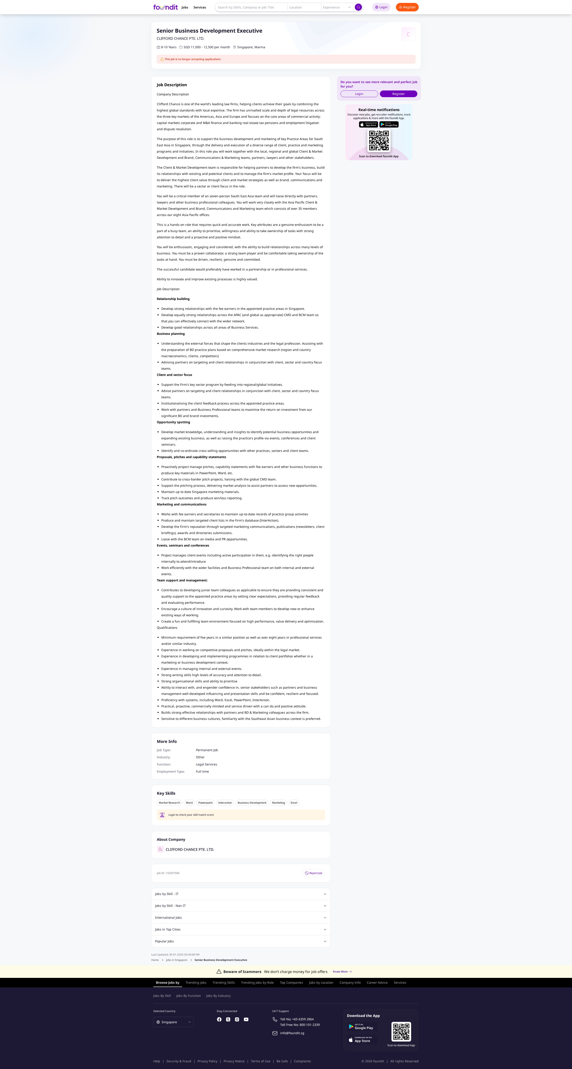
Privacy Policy (207, 1061)
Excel (294, 803)
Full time (202, 771)
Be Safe (282, 1061)
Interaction (225, 803)
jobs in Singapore (176, 960)
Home (155, 960)
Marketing (278, 803)
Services (199, 7)
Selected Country (164, 1011)
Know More (340, 971)
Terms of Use (260, 1061)
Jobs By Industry (218, 996)
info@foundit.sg (292, 1033)
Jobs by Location (321, 982)
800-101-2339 (310, 1025)
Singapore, (245, 47)
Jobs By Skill (162, 996)
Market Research (169, 803)
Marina (259, 47)
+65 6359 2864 (303, 1019)
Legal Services (206, 764)
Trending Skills (224, 982)
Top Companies (291, 982)
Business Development (252, 803)
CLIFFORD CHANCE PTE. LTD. (180, 38)
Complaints (302, 1061)
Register (409, 7)
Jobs (185, 7)
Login (383, 7)
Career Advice (377, 982)
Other (200, 757)
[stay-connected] (219, 1019)
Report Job (315, 873)
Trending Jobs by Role (257, 982)
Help (156, 1061)
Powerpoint (205, 803)
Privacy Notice (234, 1061)
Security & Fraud (178, 1061)
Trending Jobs (196, 982)
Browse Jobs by (167, 982)
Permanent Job (207, 750)
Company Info (350, 982)
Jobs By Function (188, 996)
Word (189, 803)
